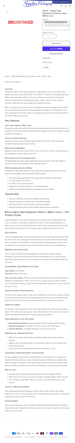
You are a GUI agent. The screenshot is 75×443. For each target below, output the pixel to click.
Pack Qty (45, 19)
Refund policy (63, 437)
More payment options (56, 53)
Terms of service (42, 437)
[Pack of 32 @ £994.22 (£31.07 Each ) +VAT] (55, 26)
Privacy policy (53, 437)
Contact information (30, 437)
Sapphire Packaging (16, 437)
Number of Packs (47, 32)
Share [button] (47, 67)
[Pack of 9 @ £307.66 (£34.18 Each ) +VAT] (55, 24)
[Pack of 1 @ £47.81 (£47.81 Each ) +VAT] (55, 22)
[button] (4, 6)
